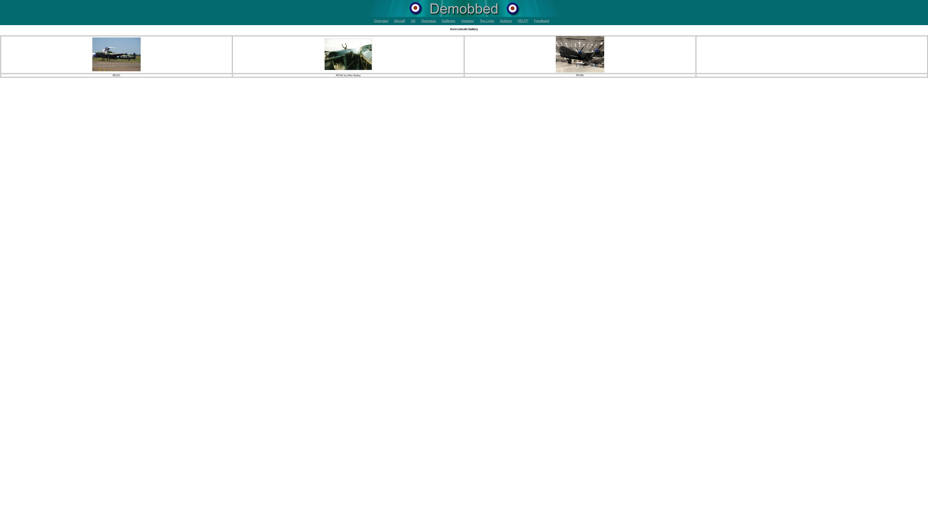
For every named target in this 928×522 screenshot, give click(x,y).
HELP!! (523, 21)
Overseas (428, 21)
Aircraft (399, 21)
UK (413, 21)
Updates (467, 21)
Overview (381, 21)
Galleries (448, 21)
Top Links (487, 21)
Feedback (541, 21)
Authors (506, 21)
